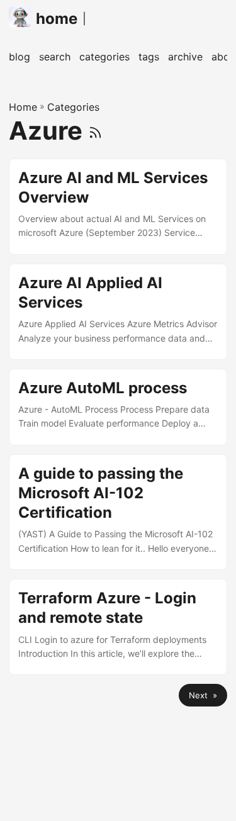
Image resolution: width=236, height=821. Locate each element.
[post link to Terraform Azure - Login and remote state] (118, 626)
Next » (203, 695)
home (56, 18)
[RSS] (95, 130)
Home (23, 107)
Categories (73, 107)
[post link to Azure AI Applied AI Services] (118, 311)
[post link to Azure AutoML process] (118, 407)
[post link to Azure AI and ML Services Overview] (118, 206)
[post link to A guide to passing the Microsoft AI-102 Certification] (118, 512)
